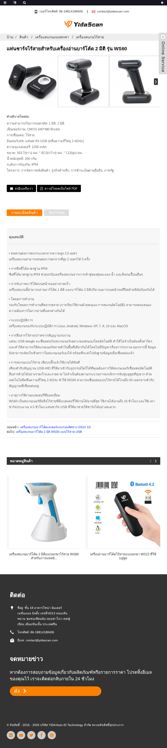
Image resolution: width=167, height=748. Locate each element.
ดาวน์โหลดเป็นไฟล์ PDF (61, 188)
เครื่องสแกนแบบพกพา (52, 37)
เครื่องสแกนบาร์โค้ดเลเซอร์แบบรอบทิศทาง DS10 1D (55, 427)
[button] (156, 81)
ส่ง (17, 691)
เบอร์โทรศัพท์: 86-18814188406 (61, 11)
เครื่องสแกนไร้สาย (90, 37)
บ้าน (10, 37)
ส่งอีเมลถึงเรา (24, 188)
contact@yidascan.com (113, 11)
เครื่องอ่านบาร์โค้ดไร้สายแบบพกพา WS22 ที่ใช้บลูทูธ (123, 556)
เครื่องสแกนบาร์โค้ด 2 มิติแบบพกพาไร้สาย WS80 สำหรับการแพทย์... (44, 556)
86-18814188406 (42, 632)
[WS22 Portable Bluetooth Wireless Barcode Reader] (124, 512)
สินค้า (23, 37)
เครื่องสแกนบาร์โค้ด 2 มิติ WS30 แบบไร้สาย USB (49, 431)
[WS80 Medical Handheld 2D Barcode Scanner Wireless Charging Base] (45, 512)
